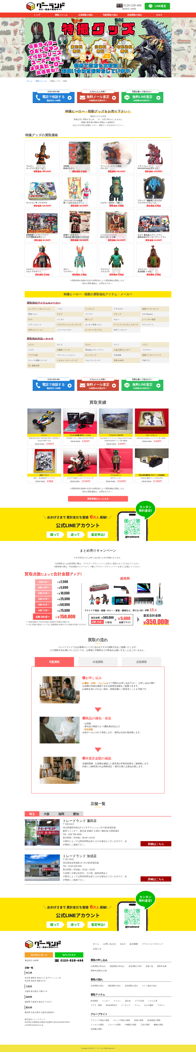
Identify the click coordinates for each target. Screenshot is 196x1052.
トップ (37, 15)
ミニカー (106, 1001)
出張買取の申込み (98, 966)
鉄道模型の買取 (154, 1020)
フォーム (102, 683)
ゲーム (137, 1005)
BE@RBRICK (111, 1005)
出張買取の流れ (85, 15)
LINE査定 (160, 6)
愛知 (76, 814)
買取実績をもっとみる (98, 499)
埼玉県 (29, 973)
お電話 (85, 683)
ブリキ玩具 (139, 1001)
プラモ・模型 (96, 1005)
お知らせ (97, 949)
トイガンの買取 (97, 1025)
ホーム (29, 81)
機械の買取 (158, 1025)
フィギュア (125, 1005)
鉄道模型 (94, 1001)
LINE (93, 683)
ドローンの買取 (114, 1025)
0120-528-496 (75, 866)
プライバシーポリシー (152, 944)
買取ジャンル (61, 15)
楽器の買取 (138, 1020)
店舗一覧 (149, 966)
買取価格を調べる (38, 955)
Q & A (159, 15)
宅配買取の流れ (110, 15)
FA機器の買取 (130, 1025)
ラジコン (117, 1001)
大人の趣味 (148, 1005)
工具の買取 (145, 1025)
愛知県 (29, 1007)
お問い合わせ (109, 944)
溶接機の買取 (96, 1029)
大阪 (47, 814)
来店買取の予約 (135, 966)
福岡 (61, 814)
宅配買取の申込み (117, 966)
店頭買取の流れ (134, 15)
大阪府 (29, 986)
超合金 (128, 1001)
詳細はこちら (156, 843)
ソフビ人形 (152, 1001)
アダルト (161, 1005)
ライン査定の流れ (149, 986)
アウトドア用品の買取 (100, 1020)
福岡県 (29, 997)
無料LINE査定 (69, 955)
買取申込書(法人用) (99, 971)
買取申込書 (161, 966)
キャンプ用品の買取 (121, 1020)
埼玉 (32, 814)
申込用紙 (88, 729)
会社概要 (133, 944)
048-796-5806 (75, 834)
